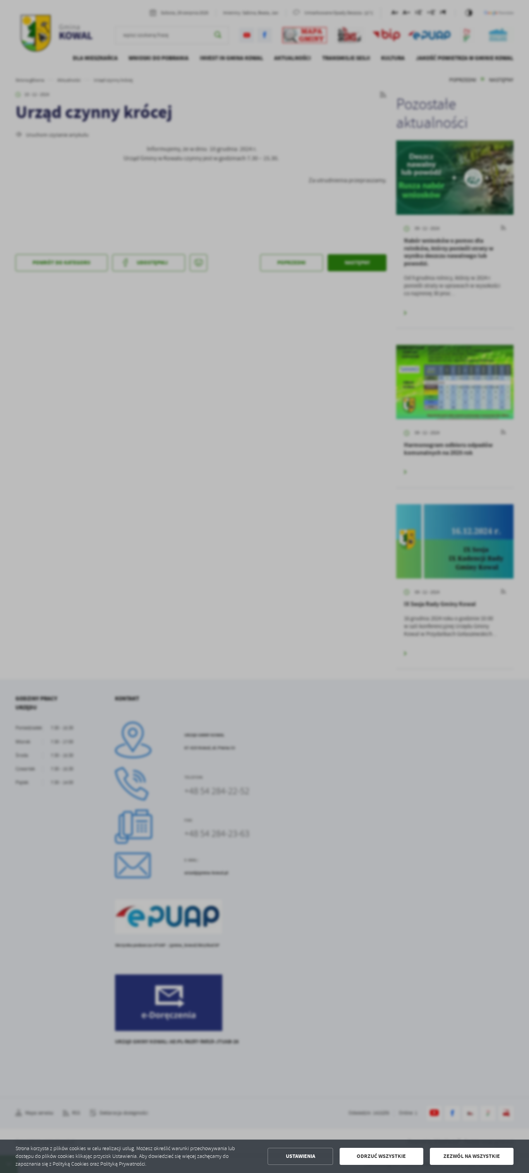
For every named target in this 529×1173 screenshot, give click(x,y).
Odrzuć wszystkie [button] (381, 1156)
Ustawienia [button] (300, 1156)
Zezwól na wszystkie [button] (471, 1156)
